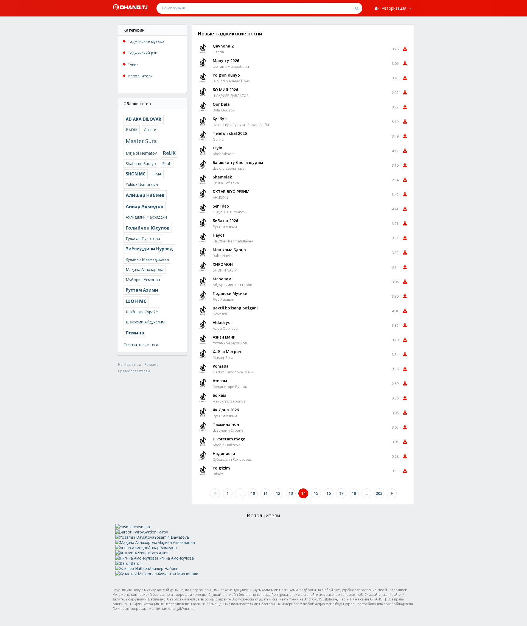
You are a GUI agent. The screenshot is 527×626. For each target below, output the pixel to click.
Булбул (220, 118)
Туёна (133, 64)
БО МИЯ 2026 (225, 89)
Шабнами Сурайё (142, 311)
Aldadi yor (222, 322)
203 (379, 493)
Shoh (166, 163)
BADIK (132, 129)
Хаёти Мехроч (227, 351)
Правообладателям (134, 371)
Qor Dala (221, 104)
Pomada (221, 366)
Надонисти (224, 453)
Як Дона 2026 (226, 409)
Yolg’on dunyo (226, 75)
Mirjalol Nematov (141, 153)
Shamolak (222, 177)
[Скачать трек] (405, 49)
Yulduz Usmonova (142, 184)
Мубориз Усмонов (143, 279)
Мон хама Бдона (229, 249)
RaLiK (169, 153)
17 (341, 493)
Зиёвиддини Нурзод (149, 249)
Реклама (151, 364)
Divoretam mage (229, 438)
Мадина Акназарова (144, 269)
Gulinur (150, 129)
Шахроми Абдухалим (145, 322)
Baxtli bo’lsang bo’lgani (235, 308)
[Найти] (356, 8)
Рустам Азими (142, 290)
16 (328, 493)
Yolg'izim (221, 468)
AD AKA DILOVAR (143, 119)
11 (265, 493)
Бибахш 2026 (225, 220)
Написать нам (129, 364)
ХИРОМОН (223, 264)
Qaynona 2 (223, 46)
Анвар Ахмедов (144, 206)
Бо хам (219, 395)
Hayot (219, 235)
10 (253, 493)
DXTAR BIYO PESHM (231, 191)
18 (354, 493)
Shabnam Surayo (141, 163)
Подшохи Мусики (230, 293)
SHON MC (135, 174)
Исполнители (140, 76)
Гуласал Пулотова (143, 238)
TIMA (156, 174)
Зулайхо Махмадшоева (147, 259)
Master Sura (141, 141)
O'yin (217, 147)
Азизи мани (224, 337)
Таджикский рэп (142, 52)
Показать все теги (141, 344)
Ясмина (135, 332)
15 (316, 493)
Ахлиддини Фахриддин (146, 217)
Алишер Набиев (145, 195)
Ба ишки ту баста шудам (238, 162)
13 (290, 493)
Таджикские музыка (146, 41)
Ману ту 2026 (226, 60)
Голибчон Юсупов (148, 228)
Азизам (220, 380)
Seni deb (221, 206)
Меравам (222, 278)
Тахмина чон (226, 424)
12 (278, 493)
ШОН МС (136, 301)
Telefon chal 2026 (230, 133)
